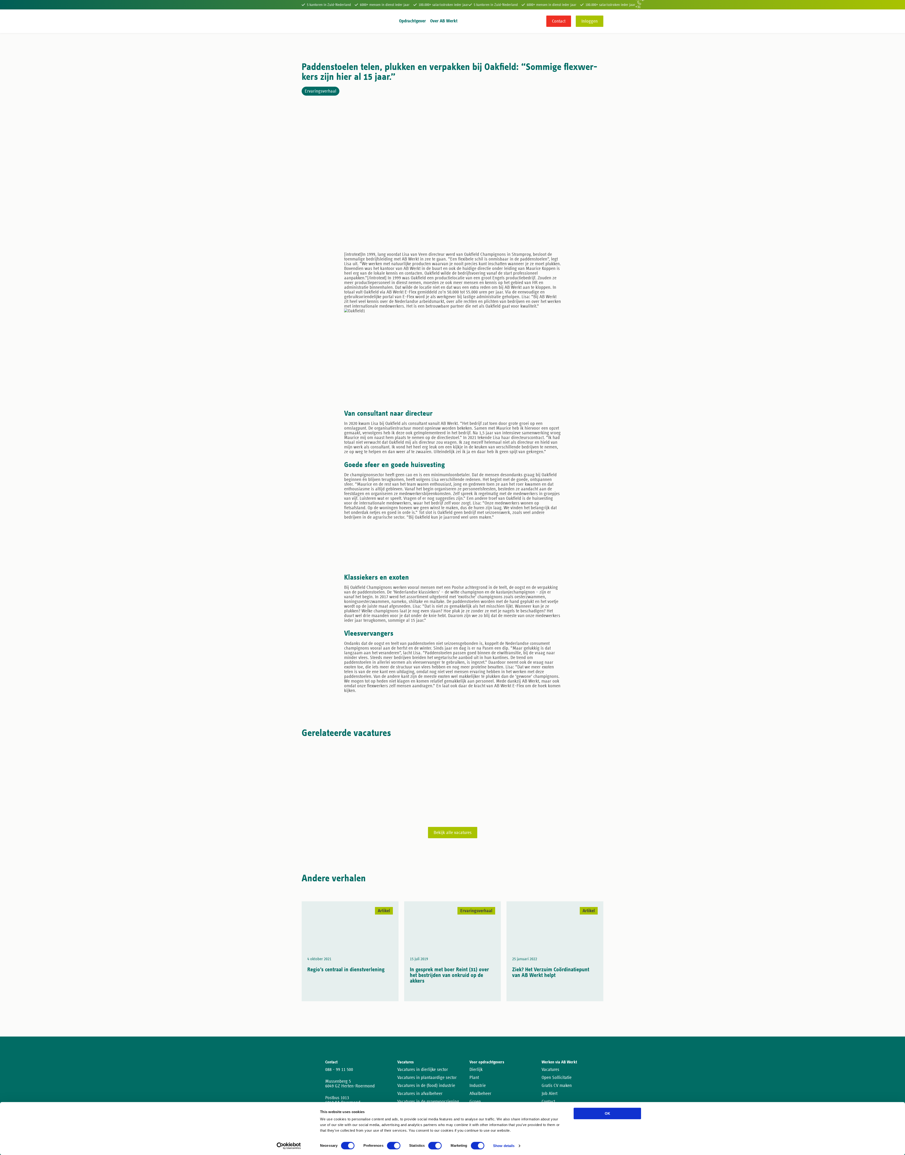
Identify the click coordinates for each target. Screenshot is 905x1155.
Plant (474, 1077)
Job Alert (549, 1093)
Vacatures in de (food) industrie (426, 1085)
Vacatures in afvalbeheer (420, 1093)
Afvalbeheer (480, 1093)
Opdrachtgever (412, 21)
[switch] (393, 1145)
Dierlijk (476, 1069)
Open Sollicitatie (557, 1077)
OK (607, 1113)
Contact (558, 21)
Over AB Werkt (443, 21)
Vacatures (550, 1069)
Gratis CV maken (557, 1085)
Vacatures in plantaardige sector (427, 1077)
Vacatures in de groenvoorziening (428, 1101)
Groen (475, 1101)
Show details (503, 1146)
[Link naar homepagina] (310, 21)
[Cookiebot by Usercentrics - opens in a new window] (288, 1145)
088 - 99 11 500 (339, 1069)
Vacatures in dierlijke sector (422, 1069)
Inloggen (589, 21)
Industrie (477, 1085)
